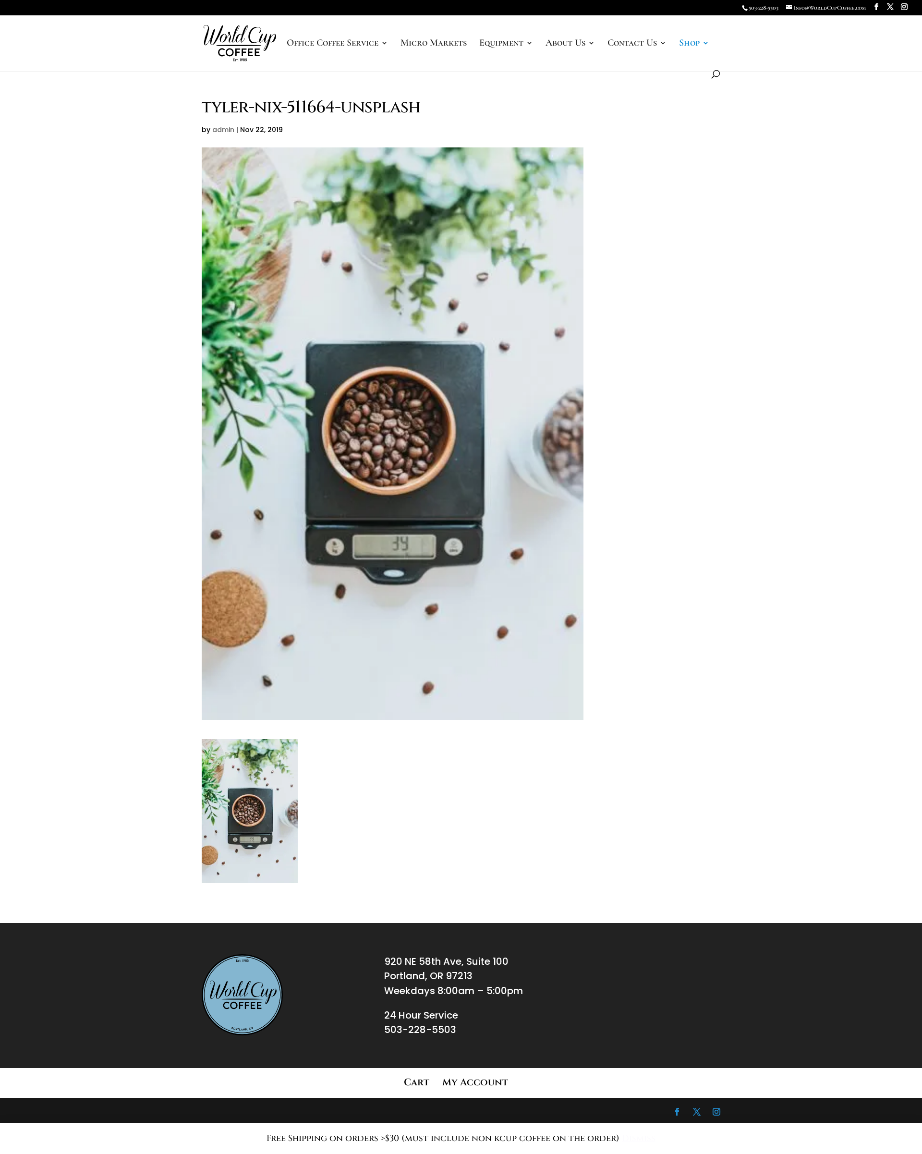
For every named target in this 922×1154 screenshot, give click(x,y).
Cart (416, 1082)
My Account (475, 1082)
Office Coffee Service (332, 44)
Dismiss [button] (638, 1138)
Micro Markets (433, 44)
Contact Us (632, 44)
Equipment (501, 44)
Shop (689, 44)
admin (223, 129)
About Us (565, 44)
